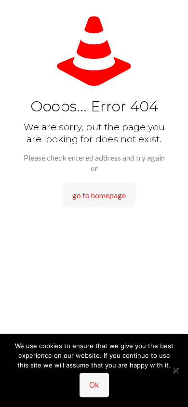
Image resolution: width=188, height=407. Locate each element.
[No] (176, 370)
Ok (94, 385)
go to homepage (99, 195)
